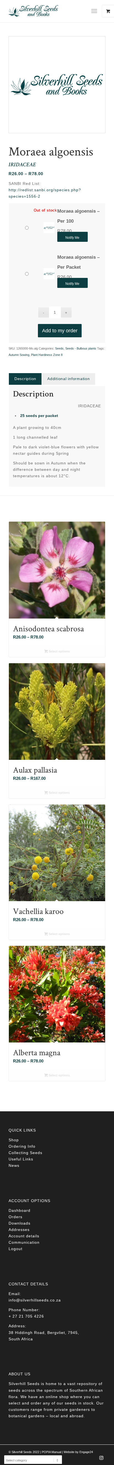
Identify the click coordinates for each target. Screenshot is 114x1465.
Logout (15, 1249)
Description (25, 378)
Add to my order (59, 330)
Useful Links (21, 1159)
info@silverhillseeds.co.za (35, 1300)
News (14, 1165)
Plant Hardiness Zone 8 (47, 354)
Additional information (68, 378)
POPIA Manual (51, 1452)
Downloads (19, 1223)
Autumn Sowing (19, 354)
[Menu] (94, 11)
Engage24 (86, 1452)
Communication (24, 1242)
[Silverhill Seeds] (47, 11)
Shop (14, 1140)
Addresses (19, 1229)
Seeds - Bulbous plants (80, 348)
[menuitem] (96, 11)
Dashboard (19, 1210)
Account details (24, 1236)
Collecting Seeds (25, 1152)
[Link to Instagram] (101, 1459)
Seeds (59, 348)
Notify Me (72, 238)
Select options (59, 651)
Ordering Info (22, 1146)
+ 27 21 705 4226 (26, 1316)
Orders (15, 1217)
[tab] (25, 379)
